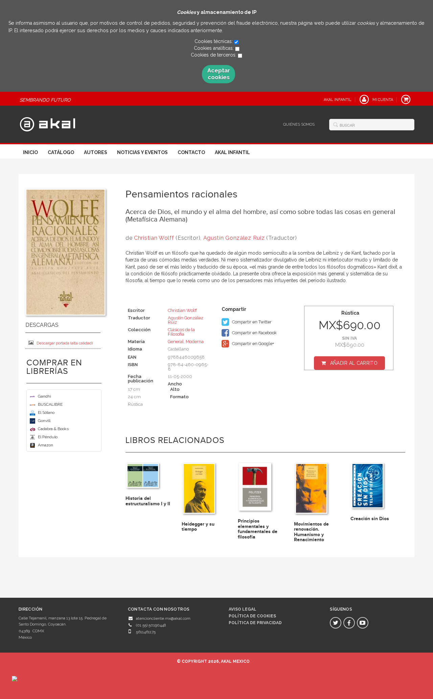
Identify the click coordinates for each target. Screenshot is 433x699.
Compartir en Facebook (254, 332)
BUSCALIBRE (50, 404)
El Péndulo (48, 437)
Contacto (191, 152)
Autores (95, 152)
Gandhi (44, 396)
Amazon (45, 445)
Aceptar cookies (218, 74)
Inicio (30, 152)
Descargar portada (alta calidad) (65, 343)
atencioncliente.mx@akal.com (163, 618)
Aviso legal (242, 609)
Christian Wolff (154, 238)
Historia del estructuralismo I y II (148, 500)
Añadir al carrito (354, 363)
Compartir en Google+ (252, 343)
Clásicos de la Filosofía (181, 331)
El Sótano (46, 412)
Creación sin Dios (369, 519)
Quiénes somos (299, 124)
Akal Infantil (232, 152)
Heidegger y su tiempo (198, 526)
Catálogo (61, 152)
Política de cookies (252, 616)
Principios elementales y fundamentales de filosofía (257, 528)
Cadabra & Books (53, 428)
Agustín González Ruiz (234, 238)
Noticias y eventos (142, 152)
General (176, 341)
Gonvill (44, 420)
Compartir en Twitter (251, 321)
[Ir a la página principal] (47, 123)
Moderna (195, 341)
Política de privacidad (255, 622)
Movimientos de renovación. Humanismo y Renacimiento (311, 532)
